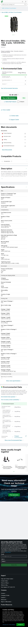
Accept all (20, 624)
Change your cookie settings (9, 624)
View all (12, 12)
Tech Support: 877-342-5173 (8, 587)
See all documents (7, 149)
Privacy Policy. (8, 552)
